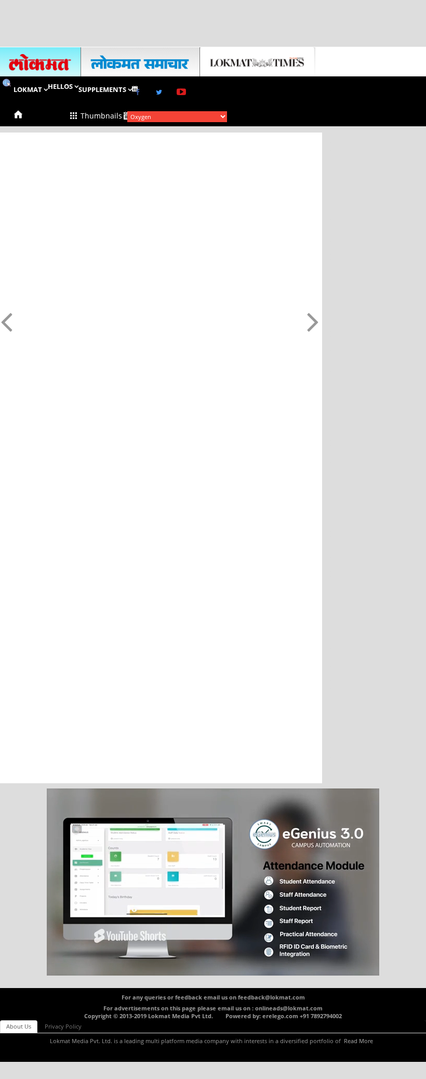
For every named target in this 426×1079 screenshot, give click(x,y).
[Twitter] (161, 90)
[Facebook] (139, 90)
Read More (358, 1041)
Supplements (103, 89)
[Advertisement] (213, 23)
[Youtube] (184, 91)
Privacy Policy (63, 1026)
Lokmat (29, 89)
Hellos (61, 86)
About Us (18, 1026)
